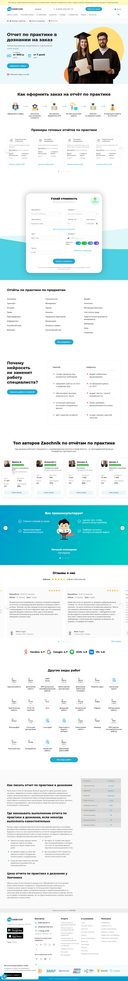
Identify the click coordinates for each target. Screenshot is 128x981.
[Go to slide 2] (61, 171)
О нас (83, 923)
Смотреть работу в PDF (17, 164)
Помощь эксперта (67, 949)
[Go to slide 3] (63, 171)
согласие (82, 267)
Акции (83, 15)
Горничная (88, 332)
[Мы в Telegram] (36, 944)
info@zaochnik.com (45, 927)
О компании (41, 15)
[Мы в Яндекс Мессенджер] (36, 949)
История (10, 308)
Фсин (86, 328)
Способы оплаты (27, 15)
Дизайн (87, 299)
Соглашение (8, 970)
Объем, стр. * (73, 219)
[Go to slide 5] (68, 171)
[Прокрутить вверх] (123, 972)
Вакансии (84, 941)
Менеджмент (51, 303)
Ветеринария (51, 321)
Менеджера (89, 324)
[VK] (90, 243)
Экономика (11, 299)
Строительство (52, 299)
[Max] (96, 243)
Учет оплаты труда (91, 312)
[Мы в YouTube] (45, 959)
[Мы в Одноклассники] (41, 959)
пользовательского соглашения (54, 267)
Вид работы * (36, 210)
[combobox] (45, 214)
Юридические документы (90, 954)
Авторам (38, 9)
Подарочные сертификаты (110, 935)
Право (9, 312)
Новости (84, 935)
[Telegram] (78, 243)
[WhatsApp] (84, 243)
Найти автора (16, 493)
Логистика (88, 303)
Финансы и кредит (53, 325)
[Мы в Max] (54, 944)
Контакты (92, 15)
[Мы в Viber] (45, 944)
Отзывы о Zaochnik (87, 932)
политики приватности (67, 267)
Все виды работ (64, 759)
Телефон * (71, 234)
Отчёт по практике (27, 594)
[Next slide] (121, 150)
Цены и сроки (12, 15)
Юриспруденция (13, 317)
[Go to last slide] (7, 150)
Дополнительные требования (64, 229)
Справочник (73, 15)
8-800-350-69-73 (44, 923)
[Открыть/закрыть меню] (8, 21)
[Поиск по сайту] (118, 14)
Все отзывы (116, 641)
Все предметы (64, 342)
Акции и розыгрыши (88, 938)
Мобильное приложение (109, 938)
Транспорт (11, 303)
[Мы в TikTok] (50, 959)
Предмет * (71, 210)
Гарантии (53, 15)
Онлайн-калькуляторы (109, 929)
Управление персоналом (56, 317)
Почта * (34, 248)
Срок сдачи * (91, 219)
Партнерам (85, 944)
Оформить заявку (94, 9)
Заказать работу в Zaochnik (22, 392)
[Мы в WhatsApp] (50, 944)
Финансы (49, 312)
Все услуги (64, 952)
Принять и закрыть (13, 975)
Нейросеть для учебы (108, 941)
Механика (11, 330)
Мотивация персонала (93, 308)
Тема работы (36, 219)
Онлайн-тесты (106, 926)
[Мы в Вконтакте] (41, 944)
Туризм (49, 308)
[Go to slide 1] (58, 171)
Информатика (12, 321)
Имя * (34, 234)
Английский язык (14, 325)
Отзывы (63, 15)
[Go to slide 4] (66, 171)
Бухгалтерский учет (54, 330)
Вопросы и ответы (107, 932)
